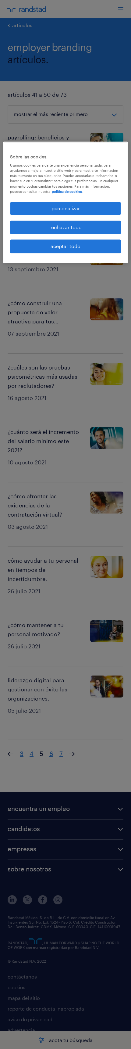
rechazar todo (65, 227)
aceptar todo (65, 246)
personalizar (65, 208)
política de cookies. (67, 191)
